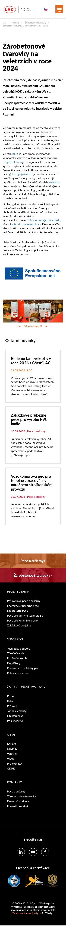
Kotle (10, 696)
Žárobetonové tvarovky (35, 22)
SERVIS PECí (15, 639)
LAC (5, 22)
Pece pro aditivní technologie (25, 615)
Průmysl (12, 706)
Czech (45, 9)
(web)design (33, 913)
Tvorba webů (18, 913)
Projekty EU (14, 763)
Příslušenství (15, 721)
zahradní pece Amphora (26, 224)
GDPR (11, 768)
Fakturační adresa (18, 801)
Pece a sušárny (16, 791)
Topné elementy (16, 711)
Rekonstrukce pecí (18, 673)
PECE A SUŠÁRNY (18, 591)
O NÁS (11, 734)
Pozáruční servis (17, 658)
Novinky (15, 22)
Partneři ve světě (17, 806)
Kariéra (11, 744)
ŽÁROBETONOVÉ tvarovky (26, 687)
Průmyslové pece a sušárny (23, 601)
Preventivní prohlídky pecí (23, 668)
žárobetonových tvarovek (44, 220)
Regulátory (13, 663)
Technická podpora (18, 648)
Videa (10, 758)
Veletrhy (12, 754)
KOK (15, 154)
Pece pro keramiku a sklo (22, 620)
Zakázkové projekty (19, 625)
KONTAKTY (14, 782)
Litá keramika (15, 716)
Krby (10, 701)
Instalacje (54, 182)
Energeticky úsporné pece (23, 606)
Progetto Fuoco (12, 162)
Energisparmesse (22, 174)
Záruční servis (15, 653)
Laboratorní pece (17, 610)
